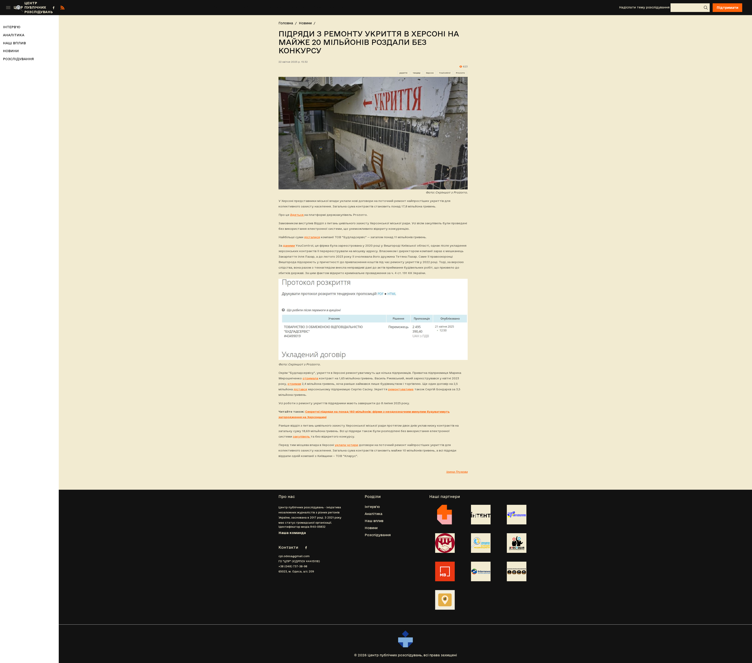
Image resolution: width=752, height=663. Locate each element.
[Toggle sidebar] (8, 7)
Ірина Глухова (457, 471)
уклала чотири (346, 445)
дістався (300, 389)
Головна (285, 23)
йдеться (297, 214)
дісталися (312, 237)
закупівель (302, 436)
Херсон (430, 73)
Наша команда (292, 533)
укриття (403, 73)
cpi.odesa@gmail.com (294, 556)
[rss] (62, 8)
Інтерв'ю (212, 7)
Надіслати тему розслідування (644, 7)
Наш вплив (269, 7)
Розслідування (328, 7)
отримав (294, 383)
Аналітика (240, 7)
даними (289, 245)
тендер (416, 73)
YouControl (444, 73)
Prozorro (460, 73)
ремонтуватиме (401, 389)
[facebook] (54, 8)
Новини (297, 7)
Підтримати (727, 7)
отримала (310, 378)
